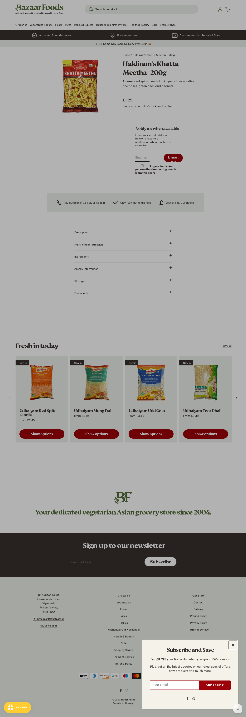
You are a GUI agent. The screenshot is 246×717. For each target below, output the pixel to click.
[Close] (233, 645)
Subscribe (215, 685)
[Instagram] (193, 698)
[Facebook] (187, 698)
